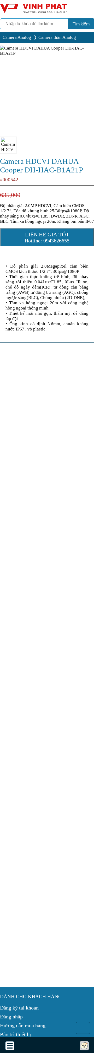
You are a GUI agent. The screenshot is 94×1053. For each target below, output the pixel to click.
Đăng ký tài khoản (19, 1008)
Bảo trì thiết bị (15, 1034)
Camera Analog (17, 37)
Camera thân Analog (57, 37)
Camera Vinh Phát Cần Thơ (32, 10)
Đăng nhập (11, 1016)
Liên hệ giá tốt (47, 237)
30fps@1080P (66, 271)
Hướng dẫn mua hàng (22, 1025)
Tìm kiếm (81, 24)
